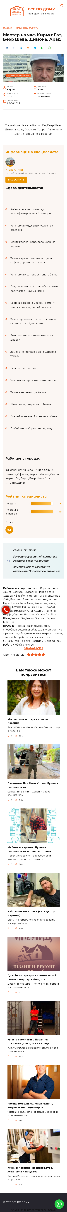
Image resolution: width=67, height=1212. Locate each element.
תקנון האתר (17, 1210)
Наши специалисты (18, 75)
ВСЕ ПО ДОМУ (41, 9)
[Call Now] (6, 610)
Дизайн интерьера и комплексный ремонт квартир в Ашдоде (31, 977)
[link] (59, 1206)
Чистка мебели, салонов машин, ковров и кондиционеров (30, 1105)
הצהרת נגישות (48, 1210)
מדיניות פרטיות (32, 1210)
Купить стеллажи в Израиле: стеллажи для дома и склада (28, 1041)
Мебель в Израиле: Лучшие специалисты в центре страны (29, 849)
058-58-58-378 (33, 648)
